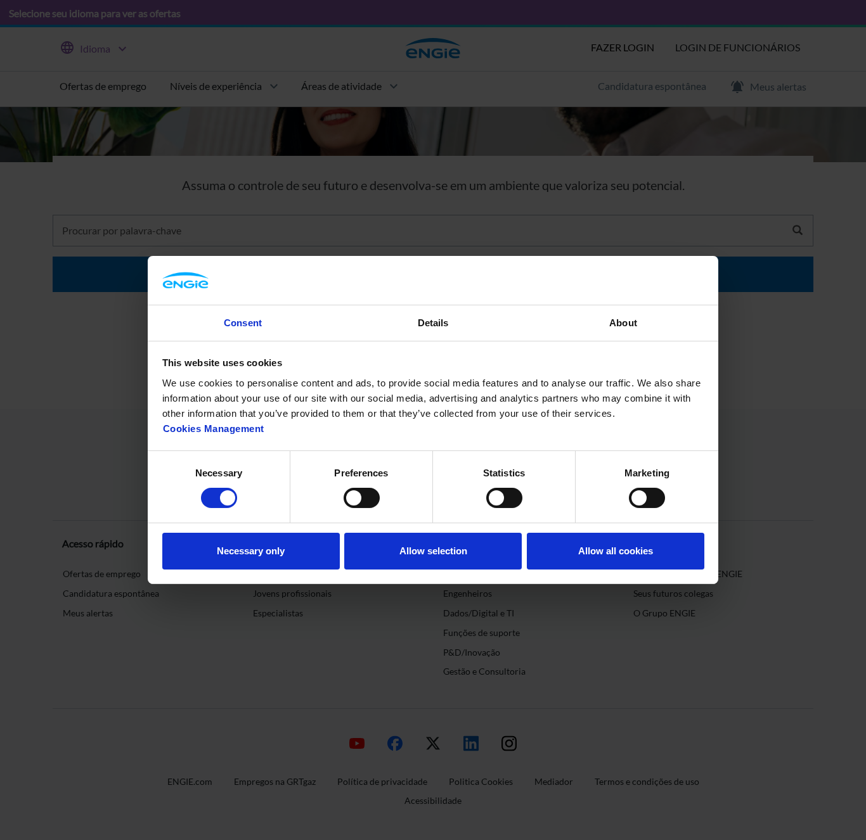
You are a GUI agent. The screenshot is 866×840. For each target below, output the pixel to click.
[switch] (362, 498)
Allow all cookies (615, 550)
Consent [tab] (243, 322)
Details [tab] (433, 322)
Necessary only (251, 550)
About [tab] (623, 322)
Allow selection (433, 550)
